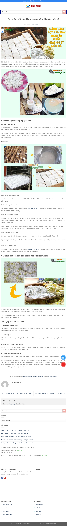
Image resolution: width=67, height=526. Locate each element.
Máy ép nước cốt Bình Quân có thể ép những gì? (15, 430)
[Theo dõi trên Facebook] (2, 478)
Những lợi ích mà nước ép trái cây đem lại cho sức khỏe (17, 443)
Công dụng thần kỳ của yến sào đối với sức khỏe (49, 393)
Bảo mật (38, 511)
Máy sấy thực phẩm (33, 249)
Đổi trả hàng (39, 504)
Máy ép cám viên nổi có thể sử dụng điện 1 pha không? (17, 440)
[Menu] (2, 6)
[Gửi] (64, 12)
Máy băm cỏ (6, 508)
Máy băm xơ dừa (7, 514)
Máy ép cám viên (7, 504)
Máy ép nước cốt (32, 208)
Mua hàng (39, 514)
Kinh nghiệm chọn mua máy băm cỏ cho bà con (15, 433)
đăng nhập (12, 404)
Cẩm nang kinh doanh (38, 16)
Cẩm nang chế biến (27, 16)
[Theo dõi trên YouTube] (5, 478)
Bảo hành (38, 508)
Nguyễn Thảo (39, 24)
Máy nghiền (6, 511)
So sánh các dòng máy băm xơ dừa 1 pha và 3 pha (16, 436)
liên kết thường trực (52, 376)
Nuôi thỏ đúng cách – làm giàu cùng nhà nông (17, 393)
